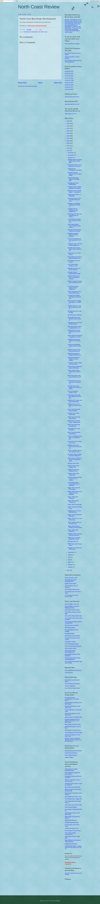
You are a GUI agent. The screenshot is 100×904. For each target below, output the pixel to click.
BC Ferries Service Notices (72, 625)
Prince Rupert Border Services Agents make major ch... (74, 226)
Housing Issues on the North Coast (73, 414)
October (70, 157)
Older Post (58, 83)
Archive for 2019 (69, 82)
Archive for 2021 (69, 78)
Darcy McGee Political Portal (72, 688)
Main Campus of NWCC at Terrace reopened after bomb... (74, 460)
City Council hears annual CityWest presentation (74, 230)
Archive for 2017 (69, 87)
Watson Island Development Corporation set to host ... (75, 336)
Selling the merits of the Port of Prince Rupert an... (75, 244)
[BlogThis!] (37, 29)
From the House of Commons (72, 683)
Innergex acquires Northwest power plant (74, 273)
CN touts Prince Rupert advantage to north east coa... (74, 297)
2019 (68, 133)
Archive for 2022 (69, 76)
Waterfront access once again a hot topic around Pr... (74, 405)
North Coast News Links (71, 577)
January (70, 567)
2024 (68, 121)
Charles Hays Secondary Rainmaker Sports (71, 769)
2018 (68, 136)
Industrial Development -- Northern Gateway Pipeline (74, 359)
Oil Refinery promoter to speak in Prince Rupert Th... (74, 341)
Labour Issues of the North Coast (73, 717)
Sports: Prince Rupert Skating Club (73, 501)
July (69, 557)
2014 (68, 145)
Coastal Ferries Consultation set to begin (74, 169)
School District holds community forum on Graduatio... (73, 484)
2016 (68, 140)
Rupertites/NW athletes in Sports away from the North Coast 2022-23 (73, 847)
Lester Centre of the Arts (71, 753)
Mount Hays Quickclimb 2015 (72, 787)
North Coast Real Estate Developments (74, 425)
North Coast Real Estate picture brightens (74, 410)
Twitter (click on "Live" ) (71, 113)
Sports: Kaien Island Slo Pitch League (74, 488)
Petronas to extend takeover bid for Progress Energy (75, 174)
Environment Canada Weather (72, 635)
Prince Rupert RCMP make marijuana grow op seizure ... (75, 215)
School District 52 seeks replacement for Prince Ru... (74, 332)
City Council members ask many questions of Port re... (74, 240)
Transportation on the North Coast (73, 732)
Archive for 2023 (69, 73)
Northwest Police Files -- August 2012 (74, 474)
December (71, 152)
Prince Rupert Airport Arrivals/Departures (70, 651)
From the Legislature (70, 686)
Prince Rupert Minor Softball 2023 (73, 799)
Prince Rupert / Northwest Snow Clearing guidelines (73, 61)
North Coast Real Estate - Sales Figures (74, 417)
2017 (68, 138)
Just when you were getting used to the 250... (75, 363)
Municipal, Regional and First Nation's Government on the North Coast (72, 721)
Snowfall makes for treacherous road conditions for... (73, 210)
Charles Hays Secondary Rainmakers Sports (74, 538)
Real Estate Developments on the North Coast (35, 31)
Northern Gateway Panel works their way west (74, 350)
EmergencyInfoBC (69, 633)
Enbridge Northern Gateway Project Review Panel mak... (75, 161)
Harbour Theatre (69, 757)
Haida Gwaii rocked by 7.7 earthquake (74, 195)
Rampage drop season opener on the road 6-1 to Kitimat (75, 387)
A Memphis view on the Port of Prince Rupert (75, 323)
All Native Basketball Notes (72, 822)
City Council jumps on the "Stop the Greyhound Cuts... (74, 200)
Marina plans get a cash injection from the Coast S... (74, 319)
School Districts (69, 672)
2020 (68, 131)
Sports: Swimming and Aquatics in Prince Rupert (75, 527)
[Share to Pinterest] (41, 29)
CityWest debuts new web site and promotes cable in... (74, 307)
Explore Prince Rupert (70, 583)
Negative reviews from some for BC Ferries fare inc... (75, 447)
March (70, 562)
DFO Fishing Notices (70, 627)
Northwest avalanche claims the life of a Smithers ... (73, 235)
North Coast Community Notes (73, 724)
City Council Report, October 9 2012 (73, 392)
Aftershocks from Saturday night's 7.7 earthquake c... (75, 191)
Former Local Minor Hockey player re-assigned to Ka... (75, 438)
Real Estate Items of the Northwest (74, 429)
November (71, 155)
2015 (68, 143)
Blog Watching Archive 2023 (72, 104)
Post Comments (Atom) (31, 86)
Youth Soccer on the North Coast (73, 805)
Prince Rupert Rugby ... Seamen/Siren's (71, 833)
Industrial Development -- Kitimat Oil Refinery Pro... (75, 354)
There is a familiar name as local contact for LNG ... (75, 451)
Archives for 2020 (69, 80)
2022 (68, 126)
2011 (68, 570)
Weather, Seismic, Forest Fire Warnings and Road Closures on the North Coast (73, 740)
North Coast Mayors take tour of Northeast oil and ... (74, 377)
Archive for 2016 (69, 89)
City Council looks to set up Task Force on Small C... (75, 165)
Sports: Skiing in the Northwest (73, 497)
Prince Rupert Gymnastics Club (73, 796)
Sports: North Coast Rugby (75, 504)
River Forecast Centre (70, 648)
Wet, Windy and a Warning (74, 315)
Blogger (58, 900)
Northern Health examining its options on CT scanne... (74, 479)
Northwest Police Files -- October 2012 (74, 466)
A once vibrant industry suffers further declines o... (74, 372)
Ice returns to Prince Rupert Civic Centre (75, 442)
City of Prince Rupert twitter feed (73, 615)
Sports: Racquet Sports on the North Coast (74, 523)
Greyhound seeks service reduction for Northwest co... (74, 382)
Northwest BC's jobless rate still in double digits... (75, 401)
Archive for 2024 (69, 71)
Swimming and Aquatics (71, 807)
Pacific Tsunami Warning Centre (73, 646)
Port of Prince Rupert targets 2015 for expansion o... (73, 288)
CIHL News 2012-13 (73, 541)
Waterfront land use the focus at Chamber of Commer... (73, 277)
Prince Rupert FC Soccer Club (72, 830)
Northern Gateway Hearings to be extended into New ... (75, 283)
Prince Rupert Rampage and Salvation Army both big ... (74, 396)
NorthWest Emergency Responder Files (71, 580)
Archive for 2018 (69, 84)
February (70, 564)
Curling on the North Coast (71, 828)
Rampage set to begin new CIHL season (74, 548)
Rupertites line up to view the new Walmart (74, 269)
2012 (68, 150)
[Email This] (35, 29)
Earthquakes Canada (70, 641)
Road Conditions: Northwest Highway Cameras (72, 607)
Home (40, 83)
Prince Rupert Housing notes (72, 589)
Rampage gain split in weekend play (73, 183)
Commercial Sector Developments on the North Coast (72, 699)
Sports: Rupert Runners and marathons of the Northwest (75, 493)
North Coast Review (38, 6)
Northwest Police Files (73, 463)
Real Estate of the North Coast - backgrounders (74, 421)
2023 (68, 123)
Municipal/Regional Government (73, 670)
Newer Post (22, 83)
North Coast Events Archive (72, 96)
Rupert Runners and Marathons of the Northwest (73, 841)
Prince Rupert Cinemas (71, 755)
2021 (68, 128)
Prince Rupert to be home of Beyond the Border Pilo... (75, 257)
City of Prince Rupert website (72, 610)
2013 (68, 148)
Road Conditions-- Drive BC (72, 604)
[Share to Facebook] (40, 29)
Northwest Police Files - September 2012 (74, 470)
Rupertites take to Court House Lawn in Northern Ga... (74, 249)
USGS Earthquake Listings (72, 644)
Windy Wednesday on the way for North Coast (74, 292)
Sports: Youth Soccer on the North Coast (75, 519)
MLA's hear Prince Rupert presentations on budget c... (74, 302)
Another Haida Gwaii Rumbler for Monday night (73, 179)
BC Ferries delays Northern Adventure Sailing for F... (75, 455)
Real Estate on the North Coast (73, 730)
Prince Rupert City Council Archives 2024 (71, 596)
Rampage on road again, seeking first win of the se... (74, 205)
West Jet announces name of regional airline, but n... (74, 327)
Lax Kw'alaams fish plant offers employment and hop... (74, 221)
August (70, 554)
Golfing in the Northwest (71, 843)
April (69, 559)
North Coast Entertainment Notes (73, 750)
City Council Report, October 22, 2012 (73, 265)
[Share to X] (38, 29)
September (71, 552)
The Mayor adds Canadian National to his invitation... (75, 187)
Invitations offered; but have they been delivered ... (75, 534)
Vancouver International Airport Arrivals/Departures (72, 658)
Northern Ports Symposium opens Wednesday (75, 367)
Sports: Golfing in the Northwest (73, 530)
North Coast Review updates (72, 43)
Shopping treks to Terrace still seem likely (74, 511)
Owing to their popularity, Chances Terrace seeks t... (74, 346)
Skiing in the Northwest (71, 820)
